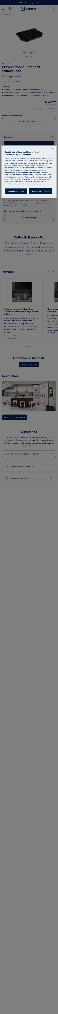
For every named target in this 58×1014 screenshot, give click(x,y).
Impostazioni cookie (16, 191)
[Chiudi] (53, 148)
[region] (29, 171)
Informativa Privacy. (34, 184)
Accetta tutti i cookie (40, 191)
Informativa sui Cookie (17, 184)
